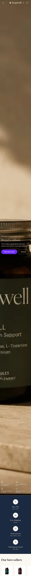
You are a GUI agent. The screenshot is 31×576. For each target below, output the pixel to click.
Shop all (23, 252)
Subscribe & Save (9, 252)
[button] (3, 3)
